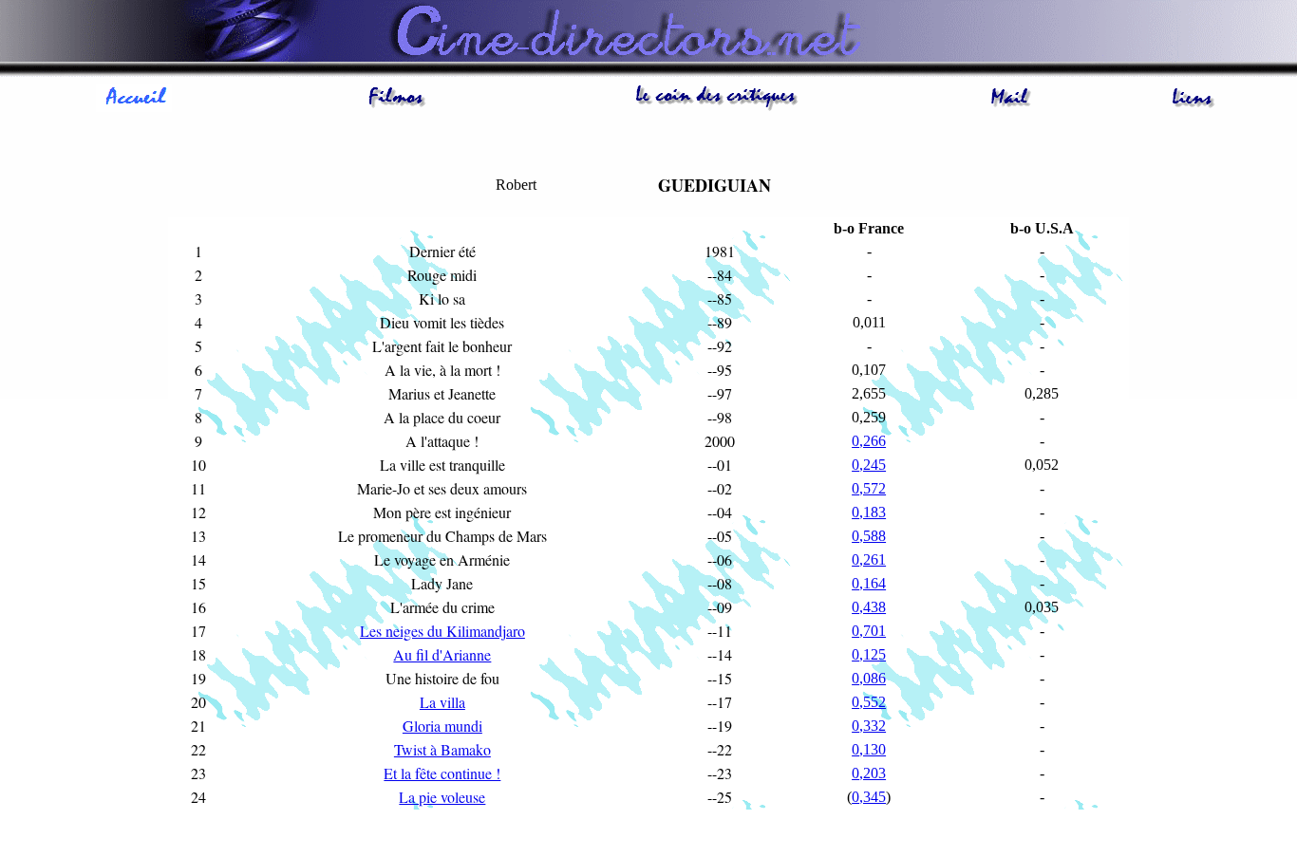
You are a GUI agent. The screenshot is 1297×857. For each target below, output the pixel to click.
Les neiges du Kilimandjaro (442, 631)
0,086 (869, 678)
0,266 (869, 441)
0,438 (869, 607)
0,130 (869, 749)
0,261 (869, 559)
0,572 (869, 488)
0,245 (869, 464)
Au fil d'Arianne (442, 654)
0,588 (869, 536)
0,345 (869, 797)
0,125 (869, 654)
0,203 (869, 773)
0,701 (869, 631)
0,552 (869, 702)
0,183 (869, 512)
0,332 (869, 725)
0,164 (869, 583)
